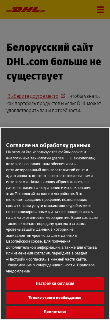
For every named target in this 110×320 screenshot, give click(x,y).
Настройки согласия (55, 283)
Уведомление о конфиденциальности (41, 265)
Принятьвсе (55, 311)
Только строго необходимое (54, 297)
